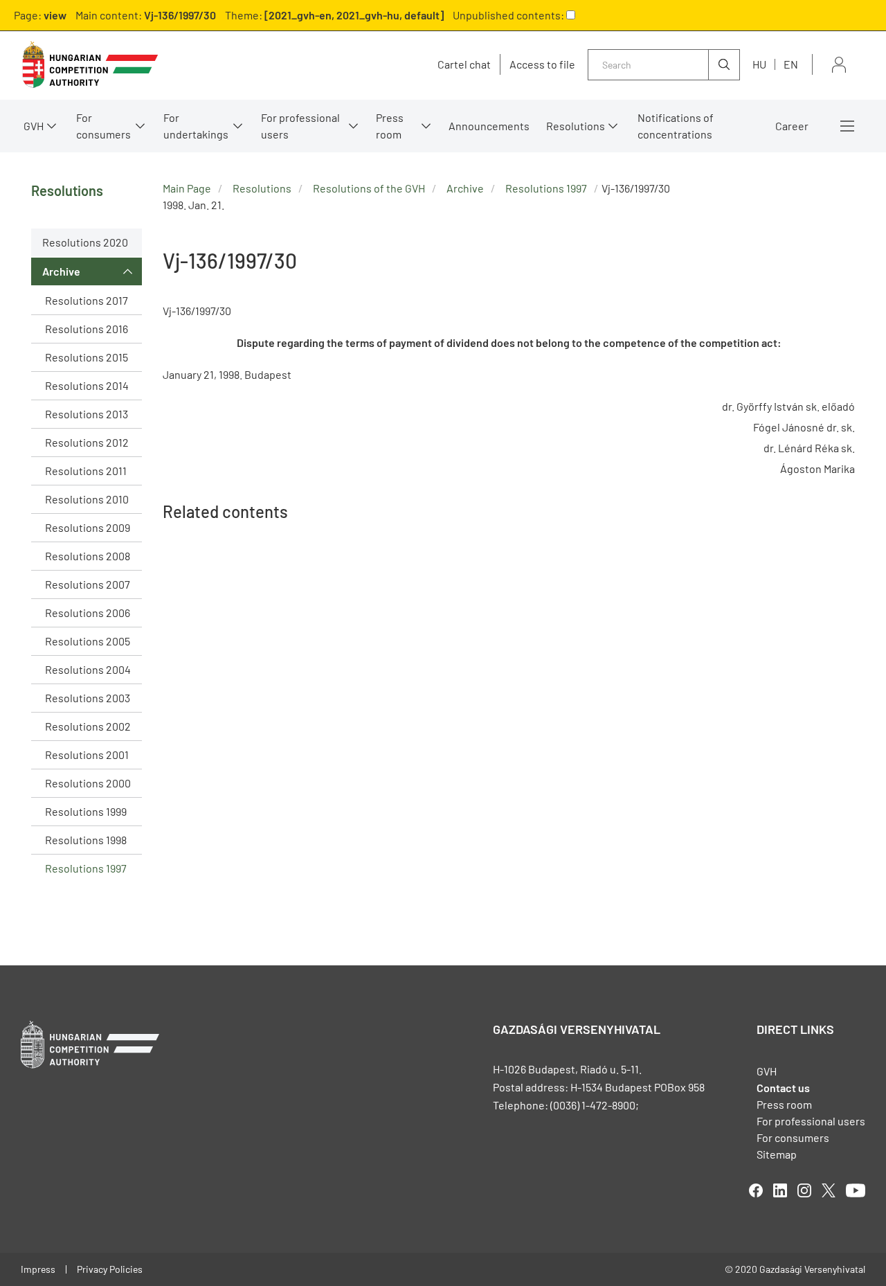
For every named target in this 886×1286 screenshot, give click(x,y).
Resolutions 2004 (88, 669)
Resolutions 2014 (87, 385)
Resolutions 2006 (87, 612)
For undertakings (195, 126)
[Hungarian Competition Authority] (90, 64)
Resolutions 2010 (87, 499)
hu (759, 64)
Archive (61, 271)
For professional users (300, 126)
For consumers (793, 1137)
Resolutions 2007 (87, 584)
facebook (756, 1190)
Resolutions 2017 (86, 300)
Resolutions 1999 (86, 811)
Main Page (187, 188)
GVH (34, 125)
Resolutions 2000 (88, 782)
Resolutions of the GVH (369, 188)
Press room (390, 126)
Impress (38, 1269)
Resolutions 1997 (86, 868)
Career (791, 125)
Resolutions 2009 (87, 527)
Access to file (542, 64)
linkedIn (780, 1190)
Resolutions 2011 (86, 470)
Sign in (839, 64)
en (791, 64)
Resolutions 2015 (86, 357)
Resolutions (575, 125)
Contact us (783, 1087)
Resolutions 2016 (86, 328)
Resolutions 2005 (87, 641)
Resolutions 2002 (88, 726)
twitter (828, 1190)
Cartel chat (464, 64)
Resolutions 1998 (86, 839)
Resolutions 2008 (87, 555)
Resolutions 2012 (87, 442)
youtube (855, 1190)
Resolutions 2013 (86, 413)
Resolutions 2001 (87, 754)
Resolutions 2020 (85, 242)
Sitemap (777, 1154)
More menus (847, 126)
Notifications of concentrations (676, 126)
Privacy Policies (110, 1269)
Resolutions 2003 (87, 697)
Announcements (489, 125)
